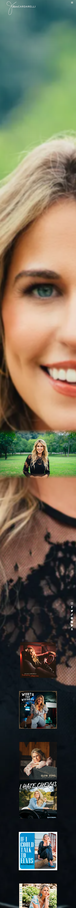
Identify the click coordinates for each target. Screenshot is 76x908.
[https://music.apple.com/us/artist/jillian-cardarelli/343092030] (72, 622)
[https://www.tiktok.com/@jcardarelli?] (72, 614)
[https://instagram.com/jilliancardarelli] (72, 603)
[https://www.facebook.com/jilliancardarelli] (72, 607)
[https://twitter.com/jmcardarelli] (72, 611)
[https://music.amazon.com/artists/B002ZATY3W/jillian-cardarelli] (72, 629)
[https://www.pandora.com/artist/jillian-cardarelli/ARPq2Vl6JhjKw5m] (72, 625)
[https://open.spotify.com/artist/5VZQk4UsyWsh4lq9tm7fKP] (72, 618)
